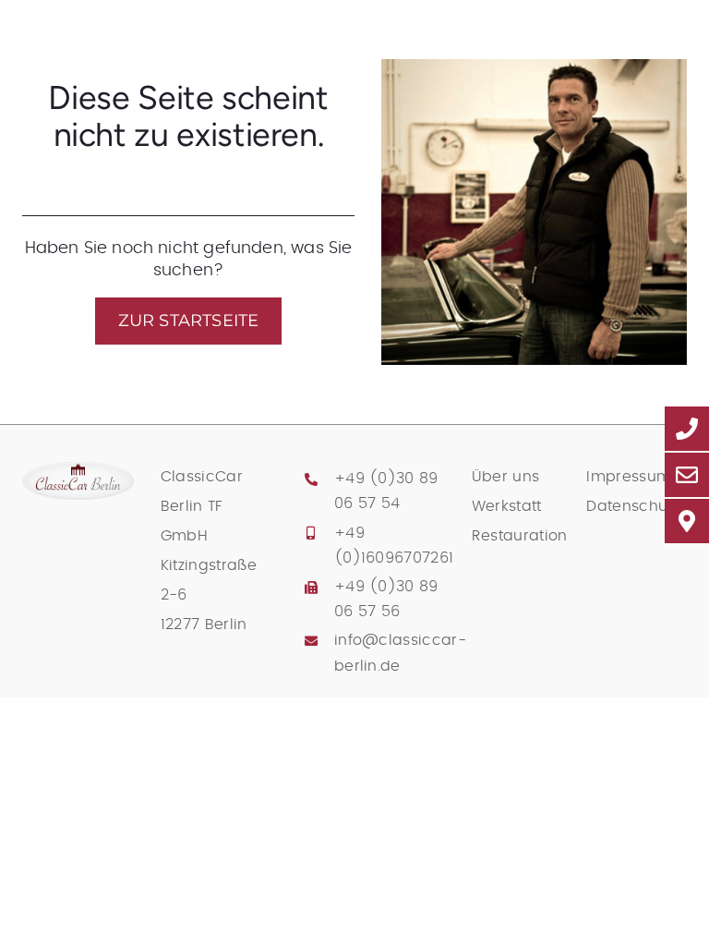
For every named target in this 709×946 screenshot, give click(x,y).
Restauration (520, 535)
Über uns (506, 476)
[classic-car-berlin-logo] (78, 470)
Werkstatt (507, 506)
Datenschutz (632, 506)
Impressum (628, 476)
